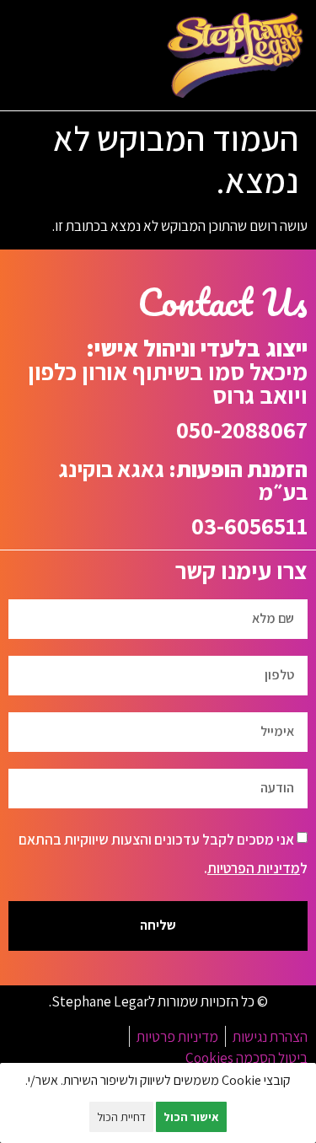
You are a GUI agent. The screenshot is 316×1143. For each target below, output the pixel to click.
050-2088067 (242, 429)
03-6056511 (249, 525)
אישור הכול (191, 1116)
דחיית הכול (121, 1116)
